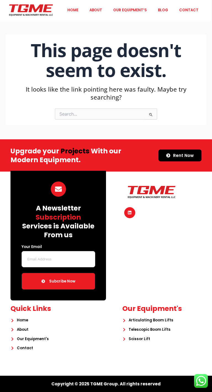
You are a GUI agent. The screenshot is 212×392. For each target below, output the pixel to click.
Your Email (32, 247)
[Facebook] (129, 212)
